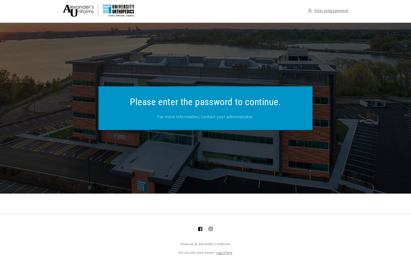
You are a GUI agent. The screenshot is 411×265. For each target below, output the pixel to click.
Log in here (224, 253)
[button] (328, 11)
